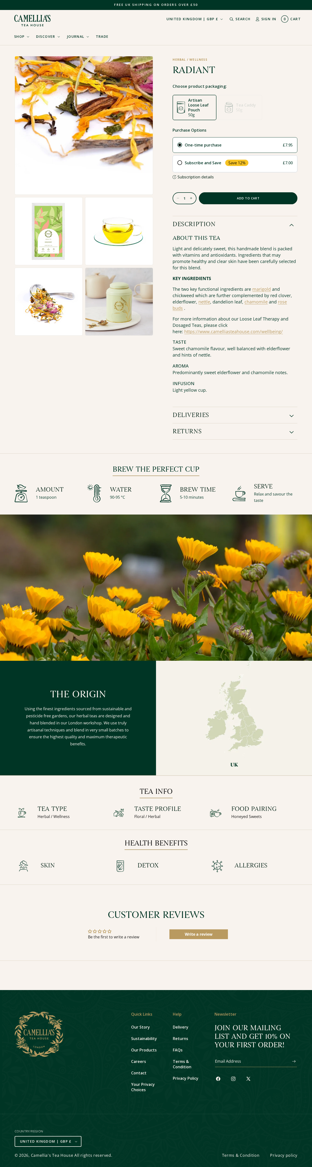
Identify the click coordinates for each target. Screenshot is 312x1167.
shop (19, 36)
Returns (180, 1038)
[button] (20, 36)
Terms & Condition (182, 1064)
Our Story (140, 1027)
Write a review (199, 934)
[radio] (235, 145)
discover (45, 36)
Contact (138, 1073)
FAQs (178, 1050)
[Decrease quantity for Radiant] (176, 198)
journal (75, 36)
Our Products (144, 1050)
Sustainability (144, 1038)
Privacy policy (283, 1155)
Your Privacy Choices (143, 1087)
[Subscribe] (291, 1061)
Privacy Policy (185, 1078)
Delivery (180, 1027)
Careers (138, 1061)
